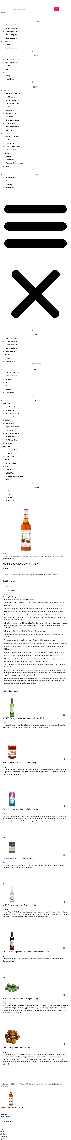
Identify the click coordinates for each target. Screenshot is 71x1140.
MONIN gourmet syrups (12, 146)
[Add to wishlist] (5, 731)
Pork (6, 69)
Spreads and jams (11, 35)
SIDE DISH (6, 90)
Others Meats (9, 79)
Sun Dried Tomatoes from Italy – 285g (19, 762)
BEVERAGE (6, 133)
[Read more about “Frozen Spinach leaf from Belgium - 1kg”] (5, 1020)
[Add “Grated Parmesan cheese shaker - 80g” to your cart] (5, 829)
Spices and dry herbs (12, 120)
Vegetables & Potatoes (12, 94)
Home (5, 556)
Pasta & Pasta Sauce (12, 100)
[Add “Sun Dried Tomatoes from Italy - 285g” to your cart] (5, 782)
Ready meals (9, 130)
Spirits (7, 166)
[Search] (56, 9)
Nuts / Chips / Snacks (12, 127)
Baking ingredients (11, 38)
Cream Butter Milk (11, 48)
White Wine (10, 160)
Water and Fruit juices (12, 137)
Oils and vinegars (10, 123)
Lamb (6, 72)
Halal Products (10, 187)
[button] (35, 260)
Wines (7, 153)
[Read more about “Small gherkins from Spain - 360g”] (5, 876)
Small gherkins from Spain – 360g (18, 858)
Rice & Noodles (10, 97)
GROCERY (6, 107)
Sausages (8, 76)
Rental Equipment (10, 177)
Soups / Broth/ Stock (12, 113)
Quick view (5, 740)
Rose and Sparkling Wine (14, 163)
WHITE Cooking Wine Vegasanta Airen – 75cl (23, 718)
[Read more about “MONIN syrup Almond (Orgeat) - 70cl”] (5, 925)
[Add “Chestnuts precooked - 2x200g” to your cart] (5, 1072)
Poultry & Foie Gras (11, 62)
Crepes (8, 181)
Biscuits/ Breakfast (11, 28)
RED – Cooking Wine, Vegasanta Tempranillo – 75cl (26, 952)
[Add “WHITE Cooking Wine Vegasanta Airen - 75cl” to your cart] (5, 735)
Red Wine (9, 156)
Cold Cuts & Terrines (12, 59)
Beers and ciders (10, 150)
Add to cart (10, 586)
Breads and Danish (11, 25)
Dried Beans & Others (12, 103)
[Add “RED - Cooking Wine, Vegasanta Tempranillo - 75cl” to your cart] (5, 969)
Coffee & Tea (9, 143)
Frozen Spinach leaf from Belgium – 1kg (20, 998)
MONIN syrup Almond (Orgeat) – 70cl (19, 905)
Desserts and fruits (11, 31)
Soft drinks (8, 140)
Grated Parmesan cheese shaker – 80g (20, 809)
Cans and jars (9, 110)
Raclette (9, 184)
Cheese (7, 45)
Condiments (9, 117)
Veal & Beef (8, 66)
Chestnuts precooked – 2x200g (17, 1047)
